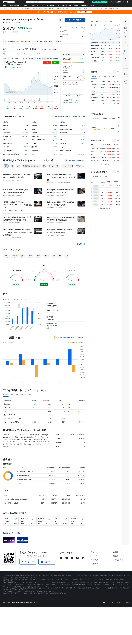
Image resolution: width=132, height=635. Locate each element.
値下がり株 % (112, 76)
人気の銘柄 (94, 76)
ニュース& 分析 (22, 49)
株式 (5, 8)
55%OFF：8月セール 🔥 (99, 2)
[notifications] (124, 2)
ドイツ (83, 446)
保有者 (6, 459)
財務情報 (33, 49)
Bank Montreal (42, 518)
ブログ (92, 552)
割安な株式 (104, 8)
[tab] (6, 256)
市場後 (45, 8)
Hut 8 (6, 518)
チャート (12, 49)
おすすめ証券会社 (97, 114)
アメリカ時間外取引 (37, 8)
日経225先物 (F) (95, 45)
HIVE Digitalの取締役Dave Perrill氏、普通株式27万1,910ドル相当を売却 (17, 218)
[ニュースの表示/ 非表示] (44, 58)
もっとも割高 (103, 177)
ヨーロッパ (74, 8)
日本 (22, 8)
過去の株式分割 (36, 54)
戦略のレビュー (60, 41)
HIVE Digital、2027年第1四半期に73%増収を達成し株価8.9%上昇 (60, 191)
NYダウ (93, 51)
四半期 (11, 342)
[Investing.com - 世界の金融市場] (10, 2)
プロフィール (11, 54)
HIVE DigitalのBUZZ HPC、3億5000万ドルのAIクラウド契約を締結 (60, 218)
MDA (56, 518)
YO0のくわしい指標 (79, 116)
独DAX (93, 54)
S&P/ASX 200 (95, 58)
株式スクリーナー (73, 5)
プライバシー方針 (115, 602)
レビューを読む (118, 128)
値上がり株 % (102, 76)
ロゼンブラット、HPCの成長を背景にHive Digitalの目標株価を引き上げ (16, 191)
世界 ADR (51, 8)
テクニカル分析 (11, 250)
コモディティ (103, 21)
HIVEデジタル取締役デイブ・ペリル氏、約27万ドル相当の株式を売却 (17, 176)
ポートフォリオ (95, 560)
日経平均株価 (94, 42)
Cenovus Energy (26, 518)
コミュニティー (54, 49)
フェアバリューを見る (77, 27)
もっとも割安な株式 (98, 172)
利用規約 (105, 602)
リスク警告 (126, 602)
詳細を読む (6, 446)
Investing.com (56, 182)
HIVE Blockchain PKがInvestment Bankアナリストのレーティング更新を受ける (60, 177)
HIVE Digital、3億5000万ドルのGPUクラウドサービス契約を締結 (60, 203)
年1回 (4, 342)
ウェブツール (94, 564)
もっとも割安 (94, 177)
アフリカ (97, 8)
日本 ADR (58, 8)
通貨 (92, 21)
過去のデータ (26, 54)
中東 (80, 8)
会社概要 (115, 552)
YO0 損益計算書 (11, 337)
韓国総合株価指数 (95, 48)
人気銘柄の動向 (96, 140)
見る (35, 422)
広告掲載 (115, 556)
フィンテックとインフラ (77, 435)
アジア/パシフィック (88, 8)
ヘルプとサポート (118, 560)
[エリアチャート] (9, 58)
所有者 (18, 54)
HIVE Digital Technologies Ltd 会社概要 (24, 430)
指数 (96, 21)
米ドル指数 (94, 61)
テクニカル (42, 49)
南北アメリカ (66, 8)
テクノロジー (81, 438)
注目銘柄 (94, 72)
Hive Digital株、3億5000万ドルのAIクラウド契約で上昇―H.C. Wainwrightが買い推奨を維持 (17, 232)
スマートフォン (95, 556)
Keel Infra (74, 518)
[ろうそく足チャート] (5, 58)
